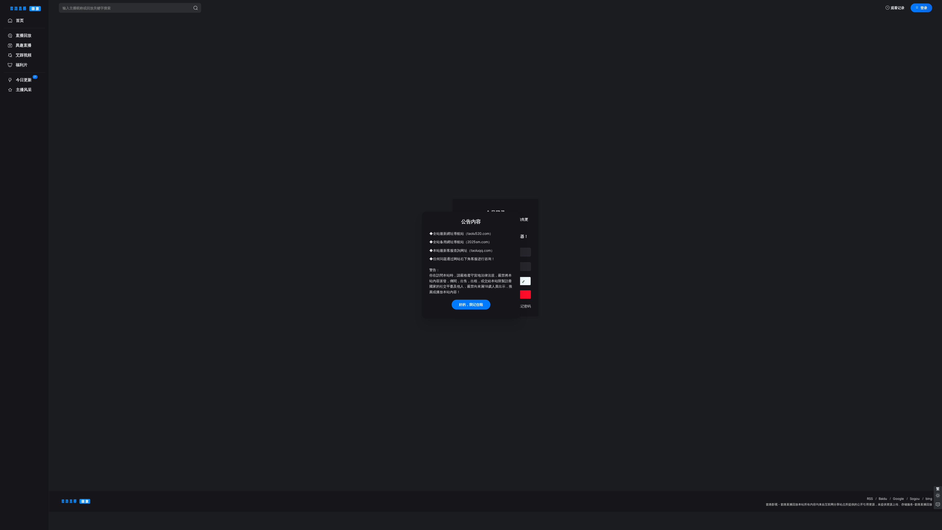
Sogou (915, 499)
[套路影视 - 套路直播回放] (24, 8)
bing (929, 499)
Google (898, 499)
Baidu (883, 499)
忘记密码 (524, 306)
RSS (870, 499)
